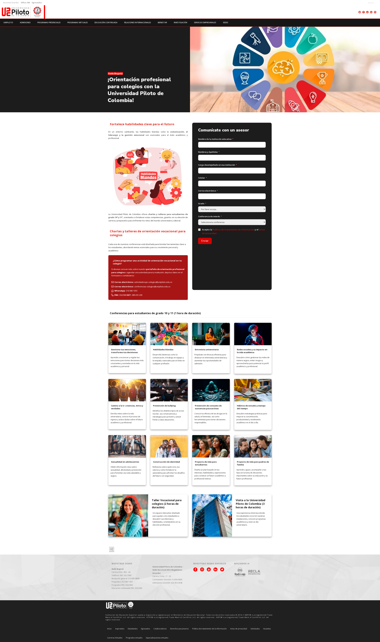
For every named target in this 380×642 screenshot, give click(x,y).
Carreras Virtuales (114, 638)
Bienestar (162, 22)
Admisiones (25, 22)
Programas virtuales (77, 22)
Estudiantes (132, 629)
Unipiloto (8, 22)
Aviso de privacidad (238, 629)
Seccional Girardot (11, 2)
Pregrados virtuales (134, 638)
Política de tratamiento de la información (209, 629)
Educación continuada (106, 22)
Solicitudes (255, 629)
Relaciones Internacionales (137, 22)
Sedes (225, 22)
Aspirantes (119, 629)
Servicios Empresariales (205, 22)
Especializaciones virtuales (157, 638)
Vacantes (267, 629)
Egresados (145, 629)
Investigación (180, 22)
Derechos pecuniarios (179, 629)
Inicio (109, 629)
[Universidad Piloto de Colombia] (22, 12)
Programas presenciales (49, 22)
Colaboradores (160, 629)
